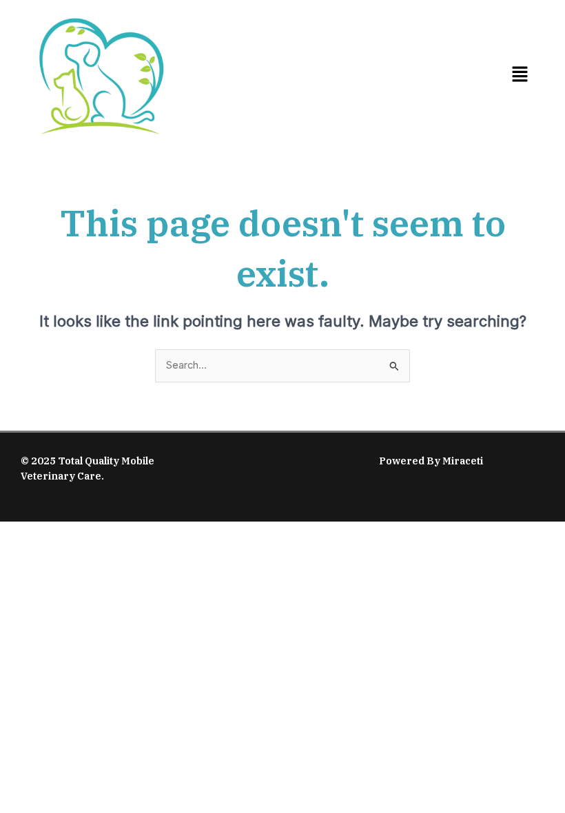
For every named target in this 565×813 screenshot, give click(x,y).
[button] (519, 75)
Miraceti (462, 460)
